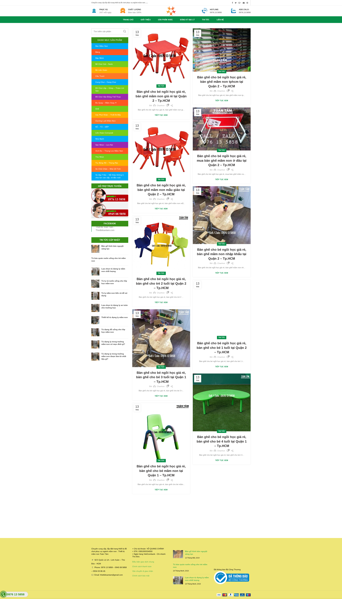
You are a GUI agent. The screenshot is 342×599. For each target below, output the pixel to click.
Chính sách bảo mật (140, 576)
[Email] (244, 3)
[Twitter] (236, 3)
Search (124, 31)
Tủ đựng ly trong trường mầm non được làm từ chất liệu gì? (113, 356)
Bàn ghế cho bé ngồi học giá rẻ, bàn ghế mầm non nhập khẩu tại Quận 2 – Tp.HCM (221, 254)
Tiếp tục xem (161, 115)
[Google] (240, 3)
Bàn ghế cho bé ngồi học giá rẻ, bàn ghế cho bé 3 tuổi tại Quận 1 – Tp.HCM (161, 377)
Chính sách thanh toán (141, 566)
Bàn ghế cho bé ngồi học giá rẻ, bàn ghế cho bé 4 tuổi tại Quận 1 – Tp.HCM (222, 441)
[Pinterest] (247, 3)
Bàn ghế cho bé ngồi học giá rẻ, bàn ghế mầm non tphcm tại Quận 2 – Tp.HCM (221, 81)
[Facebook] (232, 3)
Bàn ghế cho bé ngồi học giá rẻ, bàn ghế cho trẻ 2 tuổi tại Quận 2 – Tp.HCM (161, 283)
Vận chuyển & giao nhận (142, 571)
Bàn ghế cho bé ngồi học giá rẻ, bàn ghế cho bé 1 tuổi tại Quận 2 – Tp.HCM (222, 347)
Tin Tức (161, 86)
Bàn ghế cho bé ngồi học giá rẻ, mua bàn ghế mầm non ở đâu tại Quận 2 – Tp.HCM (221, 160)
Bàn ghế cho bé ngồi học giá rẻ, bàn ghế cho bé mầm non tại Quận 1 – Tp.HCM (161, 470)
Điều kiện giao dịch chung (143, 562)
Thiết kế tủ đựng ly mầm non (114, 317)
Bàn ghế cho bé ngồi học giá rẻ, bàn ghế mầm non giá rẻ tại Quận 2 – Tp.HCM (161, 96)
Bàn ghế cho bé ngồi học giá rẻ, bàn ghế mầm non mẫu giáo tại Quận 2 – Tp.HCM (161, 189)
